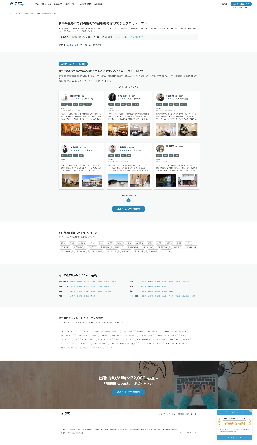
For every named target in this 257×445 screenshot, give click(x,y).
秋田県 (100, 282)
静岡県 (150, 286)
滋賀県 (72, 291)
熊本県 (164, 296)
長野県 (106, 286)
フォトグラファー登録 (167, 414)
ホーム (12, 13)
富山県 (79, 286)
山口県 (171, 291)
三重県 (164, 286)
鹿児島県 (185, 296)
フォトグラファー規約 (85, 429)
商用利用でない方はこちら (70, 433)
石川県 (86, 286)
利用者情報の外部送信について (173, 429)
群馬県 (157, 282)
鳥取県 (143, 291)
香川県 (79, 296)
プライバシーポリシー (101, 429)
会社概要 (180, 414)
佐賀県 (150, 296)
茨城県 (143, 282)
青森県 (79, 282)
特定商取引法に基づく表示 (118, 429)
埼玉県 (164, 282)
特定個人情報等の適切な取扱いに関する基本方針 (145, 429)
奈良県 (100, 291)
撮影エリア (19, 13)
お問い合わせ (191, 414)
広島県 (164, 291)
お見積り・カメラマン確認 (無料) (128, 392)
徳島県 (72, 296)
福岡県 (143, 296)
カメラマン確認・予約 (241, 4)
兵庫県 (93, 291)
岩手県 (26, 13)
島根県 (150, 291)
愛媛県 (86, 296)
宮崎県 (177, 296)
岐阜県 (143, 286)
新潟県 (72, 286)
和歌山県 (107, 291)
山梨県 (100, 286)
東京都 (177, 282)
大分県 (171, 296)
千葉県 (171, 282)
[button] (63, 243)
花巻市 (32, 13)
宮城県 (93, 282)
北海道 (72, 282)
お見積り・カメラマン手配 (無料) (73, 64)
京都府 (79, 291)
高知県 (93, 296)
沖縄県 (193, 296)
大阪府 (86, 291)
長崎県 (157, 296)
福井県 (93, 286)
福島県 (113, 282)
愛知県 (157, 286)
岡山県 (157, 291)
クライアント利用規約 (68, 429)
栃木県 (150, 282)
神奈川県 (185, 282)
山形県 (106, 282)
